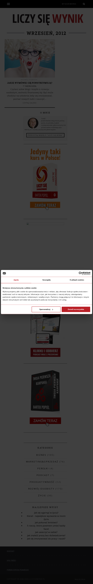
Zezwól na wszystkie (76, 309)
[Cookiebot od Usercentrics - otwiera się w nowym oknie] (80, 273)
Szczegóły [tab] (46, 280)
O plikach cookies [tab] (77, 280)
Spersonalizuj (44, 309)
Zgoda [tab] (16, 280)
